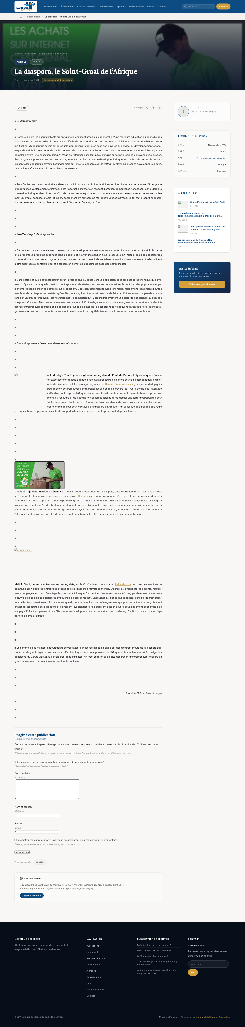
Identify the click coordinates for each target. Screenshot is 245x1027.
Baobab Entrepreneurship (119, 384)
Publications (50, 6)
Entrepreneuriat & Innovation (58, 80)
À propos (121, 6)
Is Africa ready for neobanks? (152, 956)
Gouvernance (136, 6)
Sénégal (40, 862)
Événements (67, 6)
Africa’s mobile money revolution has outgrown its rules (156, 972)
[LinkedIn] (153, 108)
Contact (162, 6)
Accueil (18, 53)
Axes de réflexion (86, 6)
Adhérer (223, 6)
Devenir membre (95, 989)
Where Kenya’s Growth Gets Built (154, 950)
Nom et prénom (23, 811)
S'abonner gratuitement (202, 284)
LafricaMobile (123, 584)
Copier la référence (32, 895)
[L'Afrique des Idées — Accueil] (25, 6)
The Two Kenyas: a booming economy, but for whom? (157, 963)
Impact (150, 6)
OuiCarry (83, 496)
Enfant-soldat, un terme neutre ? (154, 945)
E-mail (18, 828)
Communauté (106, 6)
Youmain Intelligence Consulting (213, 1017)
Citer (23, 108)
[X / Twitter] (146, 108)
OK (193, 972)
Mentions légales (168, 1017)
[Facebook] (159, 108)
